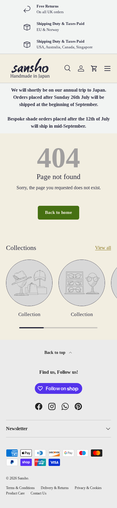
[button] (94, 68)
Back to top (55, 352)
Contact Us (38, 493)
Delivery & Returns (55, 488)
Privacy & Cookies (88, 488)
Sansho (23, 478)
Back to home (58, 212)
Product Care (15, 493)
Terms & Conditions (20, 488)
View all (103, 247)
